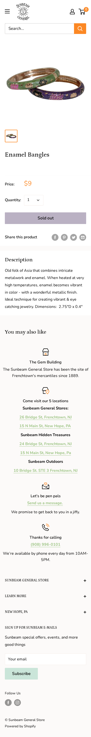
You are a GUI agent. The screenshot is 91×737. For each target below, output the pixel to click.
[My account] (72, 11)
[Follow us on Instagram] (17, 702)
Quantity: (13, 200)
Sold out (46, 218)
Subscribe (21, 673)
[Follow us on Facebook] (8, 702)
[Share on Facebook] (55, 237)
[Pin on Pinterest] (64, 237)
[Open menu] (7, 11)
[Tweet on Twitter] (73, 237)
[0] (82, 12)
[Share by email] (82, 237)
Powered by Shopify (20, 726)
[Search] (80, 28)
